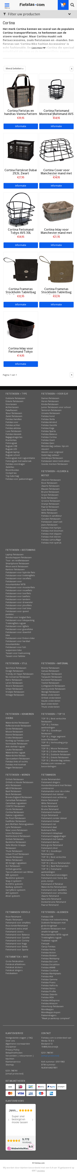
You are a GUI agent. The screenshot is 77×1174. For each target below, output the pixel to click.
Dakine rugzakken (15, 815)
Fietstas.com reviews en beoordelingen (53, 765)
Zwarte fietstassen (50, 485)
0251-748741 (12, 1070)
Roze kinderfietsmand (17, 925)
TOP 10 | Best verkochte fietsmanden (53, 858)
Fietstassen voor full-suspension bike (16, 648)
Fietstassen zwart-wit (51, 521)
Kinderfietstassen (49, 404)
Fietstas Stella (48, 419)
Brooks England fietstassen (19, 797)
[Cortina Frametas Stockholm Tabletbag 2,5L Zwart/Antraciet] (21, 269)
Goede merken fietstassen (54, 464)
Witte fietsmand (49, 803)
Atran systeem (13, 895)
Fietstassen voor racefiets (18, 578)
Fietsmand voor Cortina (17, 940)
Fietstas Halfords (49, 985)
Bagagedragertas (14, 437)
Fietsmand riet (48, 824)
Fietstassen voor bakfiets (18, 596)
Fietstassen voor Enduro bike (20, 638)
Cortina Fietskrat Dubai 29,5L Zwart (20, 171)
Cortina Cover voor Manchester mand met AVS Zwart (56, 173)
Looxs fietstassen (14, 833)
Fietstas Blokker (49, 955)
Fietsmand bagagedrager (53, 836)
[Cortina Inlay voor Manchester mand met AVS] (56, 209)
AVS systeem (12, 892)
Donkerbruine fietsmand (53, 901)
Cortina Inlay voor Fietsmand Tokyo (20, 350)
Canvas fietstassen (50, 670)
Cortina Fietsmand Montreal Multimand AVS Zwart (56, 114)
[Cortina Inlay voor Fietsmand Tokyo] (21, 328)
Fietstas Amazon (49, 1003)
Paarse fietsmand (49, 904)
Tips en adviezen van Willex (19, 872)
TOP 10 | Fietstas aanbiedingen (49, 726)
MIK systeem (12, 874)
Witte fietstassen (49, 512)
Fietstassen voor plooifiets (19, 605)
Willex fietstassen (14, 860)
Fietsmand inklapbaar (52, 833)
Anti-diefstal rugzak (15, 746)
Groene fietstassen (50, 500)
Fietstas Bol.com (49, 961)
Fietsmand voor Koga (16, 943)
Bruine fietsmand (49, 809)
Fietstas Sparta (48, 431)
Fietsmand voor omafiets (18, 922)
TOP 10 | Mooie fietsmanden (55, 863)
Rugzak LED (11, 449)
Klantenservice (13, 1061)
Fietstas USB (47, 916)
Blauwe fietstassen (50, 488)
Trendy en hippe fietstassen (19, 673)
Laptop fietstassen (15, 554)
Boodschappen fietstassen (19, 557)
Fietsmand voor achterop (54, 797)
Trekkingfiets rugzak (16, 623)
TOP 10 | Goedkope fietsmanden (51, 852)
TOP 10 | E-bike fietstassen (54, 751)
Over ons (10, 1040)
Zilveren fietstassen (51, 479)
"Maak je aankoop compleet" (55, 1018)
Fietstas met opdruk (51, 542)
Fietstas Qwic (47, 443)
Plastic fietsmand (14, 919)
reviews (41, 1170)
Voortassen (11, 404)
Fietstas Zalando (49, 994)
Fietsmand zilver (49, 848)
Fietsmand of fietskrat (52, 883)
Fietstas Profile (48, 991)
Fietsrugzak (11, 443)
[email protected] (50, 1055)
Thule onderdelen (50, 706)
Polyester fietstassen (51, 673)
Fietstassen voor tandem (18, 599)
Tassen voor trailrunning (18, 653)
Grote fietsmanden (50, 779)
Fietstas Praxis (48, 982)
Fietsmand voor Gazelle (18, 937)
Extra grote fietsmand (52, 845)
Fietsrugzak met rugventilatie (20, 458)
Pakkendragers (48, 1015)
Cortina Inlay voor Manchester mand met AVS (56, 233)
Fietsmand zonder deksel (54, 818)
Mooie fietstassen (14, 731)
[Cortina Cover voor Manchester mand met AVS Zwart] (56, 150)
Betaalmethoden (14, 1052)
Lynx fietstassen (13, 827)
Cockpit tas (11, 473)
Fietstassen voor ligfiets (17, 626)
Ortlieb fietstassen (15, 779)
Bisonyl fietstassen (50, 667)
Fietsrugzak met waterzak (18, 461)
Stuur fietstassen (14, 413)
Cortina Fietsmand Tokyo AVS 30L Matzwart (20, 233)
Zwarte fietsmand (50, 895)
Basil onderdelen (49, 703)
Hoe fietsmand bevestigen (54, 874)
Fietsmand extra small (17, 928)
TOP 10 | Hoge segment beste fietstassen (53, 738)
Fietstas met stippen (51, 533)
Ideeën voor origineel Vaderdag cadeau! (52, 453)
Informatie (20, 126)
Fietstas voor (12, 422)
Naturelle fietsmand (51, 898)
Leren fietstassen (14, 682)
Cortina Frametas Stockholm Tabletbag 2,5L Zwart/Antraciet (21, 292)
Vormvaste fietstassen (16, 743)
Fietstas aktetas (13, 428)
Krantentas (11, 440)
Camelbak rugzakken (16, 803)
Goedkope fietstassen (52, 458)
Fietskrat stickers (14, 967)
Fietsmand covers (14, 931)
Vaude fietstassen (14, 857)
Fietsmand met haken (52, 839)
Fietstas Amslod (49, 422)
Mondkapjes (47, 1009)
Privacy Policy (12, 1049)
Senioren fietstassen (51, 410)
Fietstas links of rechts (17, 761)
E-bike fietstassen (14, 737)
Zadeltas (10, 467)
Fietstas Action (48, 952)
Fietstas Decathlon (50, 964)
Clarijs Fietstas (48, 946)
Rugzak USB (11, 446)
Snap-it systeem (13, 880)
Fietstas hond (48, 416)
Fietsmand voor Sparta (17, 949)
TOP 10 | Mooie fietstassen (54, 748)
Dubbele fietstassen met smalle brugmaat (53, 930)
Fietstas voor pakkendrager (19, 478)
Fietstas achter (13, 425)
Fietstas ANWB (48, 967)
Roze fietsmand (13, 916)
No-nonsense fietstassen (18, 676)
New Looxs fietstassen (16, 830)
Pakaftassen (11, 410)
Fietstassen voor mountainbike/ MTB (15, 583)
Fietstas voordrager (15, 464)
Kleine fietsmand (49, 800)
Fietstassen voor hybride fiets (20, 572)
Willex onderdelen (50, 694)
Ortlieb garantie (13, 869)
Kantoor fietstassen (15, 569)
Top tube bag (12, 475)
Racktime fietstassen (16, 842)
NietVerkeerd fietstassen (18, 836)
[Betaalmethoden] (10, 1087)
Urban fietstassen (14, 688)
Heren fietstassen (50, 401)
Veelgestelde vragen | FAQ (19, 1037)
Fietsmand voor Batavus (18, 934)
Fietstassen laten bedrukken (55, 461)
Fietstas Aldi (47, 976)
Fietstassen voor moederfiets (20, 587)
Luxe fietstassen (13, 431)
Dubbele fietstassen (15, 398)
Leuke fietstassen (14, 749)
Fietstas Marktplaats (51, 973)
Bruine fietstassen (50, 491)
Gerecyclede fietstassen (53, 688)
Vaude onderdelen (50, 700)
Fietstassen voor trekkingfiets (20, 575)
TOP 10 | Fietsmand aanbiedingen (51, 870)
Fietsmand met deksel (52, 794)
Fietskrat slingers (14, 970)
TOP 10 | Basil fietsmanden (54, 866)
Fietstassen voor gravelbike (19, 629)
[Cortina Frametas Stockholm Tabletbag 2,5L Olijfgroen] (56, 269)
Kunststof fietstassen (51, 679)
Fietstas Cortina (49, 437)
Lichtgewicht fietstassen (53, 685)
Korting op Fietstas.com (17, 740)
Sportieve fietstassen (16, 667)
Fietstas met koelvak (16, 764)
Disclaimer (11, 1046)
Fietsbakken (12, 973)
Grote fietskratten (15, 961)
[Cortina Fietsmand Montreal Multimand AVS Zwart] (56, 90)
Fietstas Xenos (48, 988)
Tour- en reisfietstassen (17, 560)
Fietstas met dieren (51, 536)
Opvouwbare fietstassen (18, 758)
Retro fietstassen (14, 679)
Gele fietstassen (49, 509)
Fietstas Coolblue (49, 970)
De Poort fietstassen (16, 818)
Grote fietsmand (49, 806)
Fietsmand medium (51, 812)
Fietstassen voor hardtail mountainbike (18, 642)
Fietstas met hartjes (51, 527)
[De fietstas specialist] (32, 4)
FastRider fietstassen (16, 821)
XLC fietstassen (13, 866)
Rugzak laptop (13, 452)
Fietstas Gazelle (49, 425)
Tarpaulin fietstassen (51, 676)
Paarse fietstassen (50, 506)
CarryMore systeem (15, 889)
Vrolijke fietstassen (15, 691)
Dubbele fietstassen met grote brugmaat (53, 924)
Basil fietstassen (13, 791)
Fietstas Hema (48, 949)
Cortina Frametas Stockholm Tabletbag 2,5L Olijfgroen (56, 292)
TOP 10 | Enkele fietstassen (55, 757)
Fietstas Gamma (49, 979)
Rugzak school (13, 455)
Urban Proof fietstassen (17, 854)
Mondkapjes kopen (50, 1012)
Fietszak (45, 943)
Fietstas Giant (48, 440)
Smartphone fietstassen (17, 563)
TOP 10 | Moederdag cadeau (55, 760)
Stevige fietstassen (50, 691)
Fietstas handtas (13, 419)
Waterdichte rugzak (15, 752)
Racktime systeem (15, 877)
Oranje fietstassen (50, 503)
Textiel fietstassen (50, 682)
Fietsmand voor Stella (16, 946)
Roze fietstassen (49, 482)
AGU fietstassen (13, 785)
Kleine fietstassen (14, 734)
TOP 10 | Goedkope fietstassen (51, 732)
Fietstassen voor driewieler (19, 602)
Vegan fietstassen (14, 767)
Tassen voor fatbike (15, 656)
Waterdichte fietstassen (17, 722)
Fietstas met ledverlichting (54, 919)
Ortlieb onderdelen (51, 697)
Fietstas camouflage (51, 539)
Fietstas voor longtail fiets (18, 617)
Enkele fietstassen (14, 401)
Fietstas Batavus (49, 434)
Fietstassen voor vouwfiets (19, 590)
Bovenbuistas (12, 470)
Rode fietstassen (49, 497)
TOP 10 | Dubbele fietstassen (55, 754)
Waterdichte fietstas (15, 755)
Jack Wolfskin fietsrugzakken (20, 824)
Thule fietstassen (14, 851)
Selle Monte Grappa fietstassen (16, 846)
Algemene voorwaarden (18, 1043)
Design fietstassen (14, 670)
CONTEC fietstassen (15, 806)
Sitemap (10, 1064)
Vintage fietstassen (15, 694)
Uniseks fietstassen (50, 413)
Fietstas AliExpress (50, 1000)
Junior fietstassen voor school (56, 407)
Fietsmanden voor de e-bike (55, 791)
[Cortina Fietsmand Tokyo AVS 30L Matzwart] (21, 209)
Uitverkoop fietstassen (52, 1006)
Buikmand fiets (48, 830)
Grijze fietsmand (49, 815)
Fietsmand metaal (50, 821)
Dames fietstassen (50, 398)
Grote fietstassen (14, 728)
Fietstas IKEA (47, 997)
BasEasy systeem (14, 886)
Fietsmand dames (50, 842)
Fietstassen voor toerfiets (18, 593)
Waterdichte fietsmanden (54, 886)
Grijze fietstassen (49, 494)
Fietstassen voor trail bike (18, 608)
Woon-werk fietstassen (17, 566)
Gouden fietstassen (51, 518)
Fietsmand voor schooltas (54, 892)
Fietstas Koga (47, 428)
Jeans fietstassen (49, 524)
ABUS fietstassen (14, 788)
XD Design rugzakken (16, 863)
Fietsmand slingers (50, 782)
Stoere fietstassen (14, 685)
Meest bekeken (14, 68)
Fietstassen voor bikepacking (20, 620)
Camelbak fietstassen (16, 800)
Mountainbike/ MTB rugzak (54, 934)
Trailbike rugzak (49, 940)
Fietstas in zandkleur (51, 515)
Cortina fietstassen (15, 812)
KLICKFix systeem (14, 883)
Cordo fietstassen (14, 809)
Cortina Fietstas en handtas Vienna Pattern (20, 112)
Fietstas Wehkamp (50, 958)
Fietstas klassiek (13, 434)
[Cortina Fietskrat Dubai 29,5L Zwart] (21, 150)
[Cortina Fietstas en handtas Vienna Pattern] (21, 90)
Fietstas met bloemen (52, 530)
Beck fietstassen (13, 794)
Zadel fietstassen (14, 416)
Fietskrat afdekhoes (15, 964)
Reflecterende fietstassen (18, 725)
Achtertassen (12, 407)
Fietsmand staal (49, 827)
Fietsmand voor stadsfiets (54, 889)
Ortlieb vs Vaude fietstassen (19, 782)
